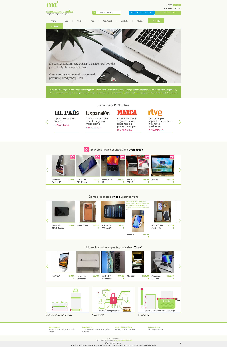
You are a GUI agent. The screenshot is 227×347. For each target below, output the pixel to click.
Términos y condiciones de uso (123, 340)
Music (79, 21)
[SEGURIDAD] (113, 299)
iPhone (53, 21)
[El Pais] (67, 113)
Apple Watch (107, 21)
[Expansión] (98, 113)
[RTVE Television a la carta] (160, 113)
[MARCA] (129, 113)
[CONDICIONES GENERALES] (67, 299)
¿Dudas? (140, 21)
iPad (92, 21)
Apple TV (124, 21)
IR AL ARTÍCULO (62, 125)
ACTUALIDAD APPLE (167, 12)
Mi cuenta (156, 21)
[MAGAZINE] (159, 299)
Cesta (56, 26)
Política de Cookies (150, 345)
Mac (66, 21)
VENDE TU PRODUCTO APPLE (141, 12)
